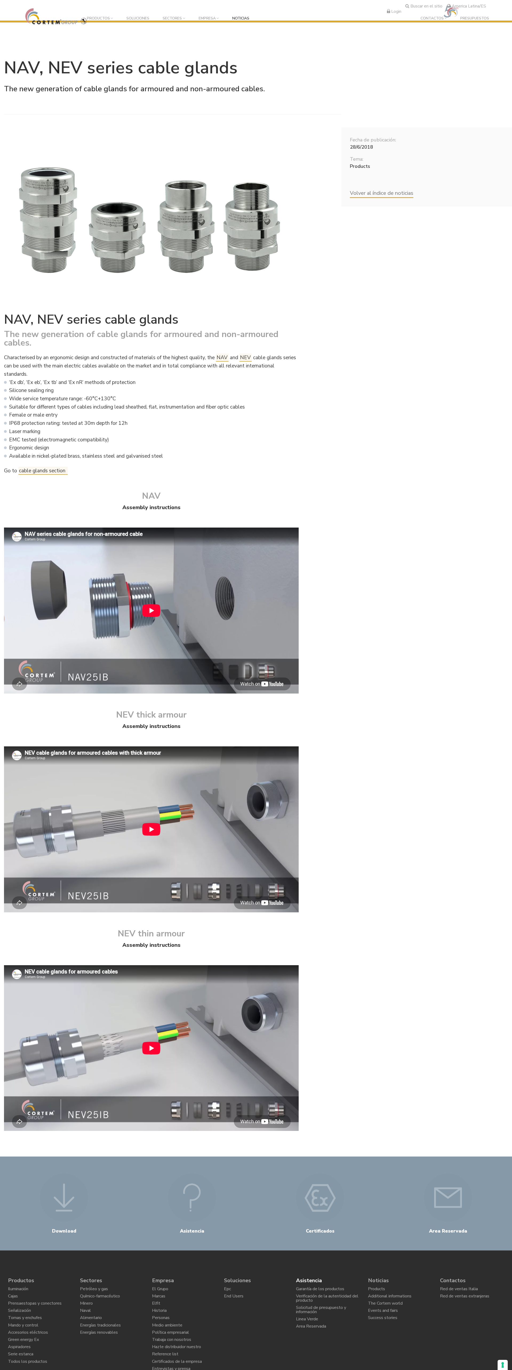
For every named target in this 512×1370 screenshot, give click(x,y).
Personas (161, 1327)
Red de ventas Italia (459, 1290)
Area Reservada (311, 1337)
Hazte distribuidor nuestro (176, 1364)
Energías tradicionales (100, 1336)
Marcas (158, 1299)
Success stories (382, 1327)
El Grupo (160, 1290)
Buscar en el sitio (425, 6)
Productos (98, 18)
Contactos (432, 18)
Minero (86, 1308)
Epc (227, 1290)
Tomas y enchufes (25, 1327)
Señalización (19, 1318)
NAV (222, 357)
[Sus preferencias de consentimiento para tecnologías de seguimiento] (503, 1365)
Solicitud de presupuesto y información (321, 1316)
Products (376, 1290)
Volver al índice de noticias (381, 193)
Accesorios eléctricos (28, 1345)
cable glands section (43, 470)
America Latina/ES (468, 6)
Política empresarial (170, 1345)
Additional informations (389, 1299)
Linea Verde (307, 1328)
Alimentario (91, 1327)
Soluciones (137, 18)
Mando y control (23, 1336)
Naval (85, 1318)
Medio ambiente (167, 1336)
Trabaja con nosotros (171, 1354)
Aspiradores (19, 1364)
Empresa (207, 18)
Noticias (240, 18)
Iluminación (18, 1290)
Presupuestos (474, 18)
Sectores (172, 18)
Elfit (156, 1308)
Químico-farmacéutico (100, 1299)
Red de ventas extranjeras (464, 1299)
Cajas (13, 1299)
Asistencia (309, 1280)
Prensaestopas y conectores (35, 1308)
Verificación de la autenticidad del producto (327, 1301)
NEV (245, 357)
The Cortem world (385, 1308)
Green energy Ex (23, 1354)
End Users (233, 1299)
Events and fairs (383, 1318)
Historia (159, 1318)
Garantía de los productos (320, 1290)
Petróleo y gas (94, 1290)
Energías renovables (99, 1345)
